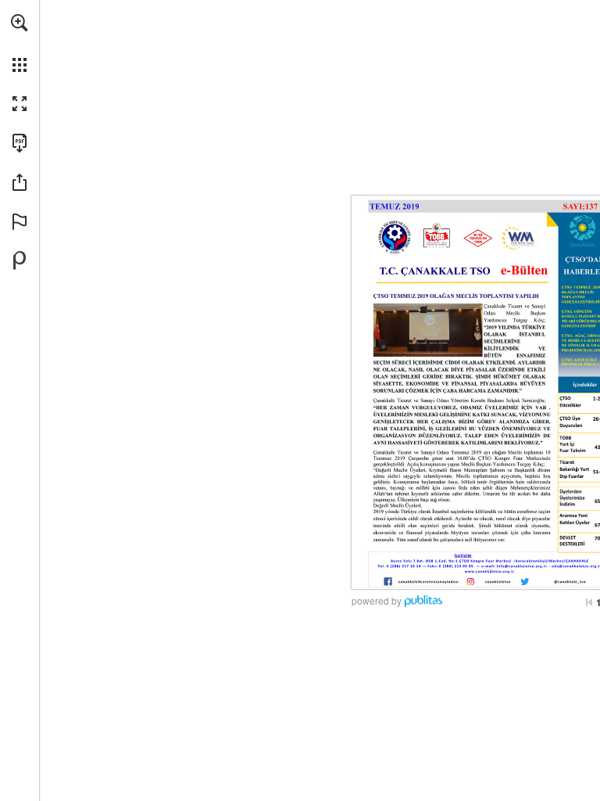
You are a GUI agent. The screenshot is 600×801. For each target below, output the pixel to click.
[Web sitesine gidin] (418, 561)
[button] (19, 22)
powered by (377, 600)
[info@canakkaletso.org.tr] (522, 567)
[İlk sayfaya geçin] (589, 602)
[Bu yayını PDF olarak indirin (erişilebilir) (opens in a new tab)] (19, 143)
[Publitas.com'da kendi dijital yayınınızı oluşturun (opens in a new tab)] (19, 260)
